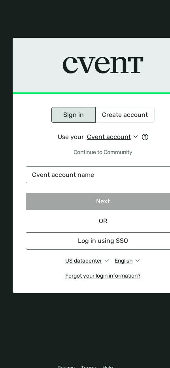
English (124, 260)
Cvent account (109, 137)
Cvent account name (63, 174)
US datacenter (83, 260)
